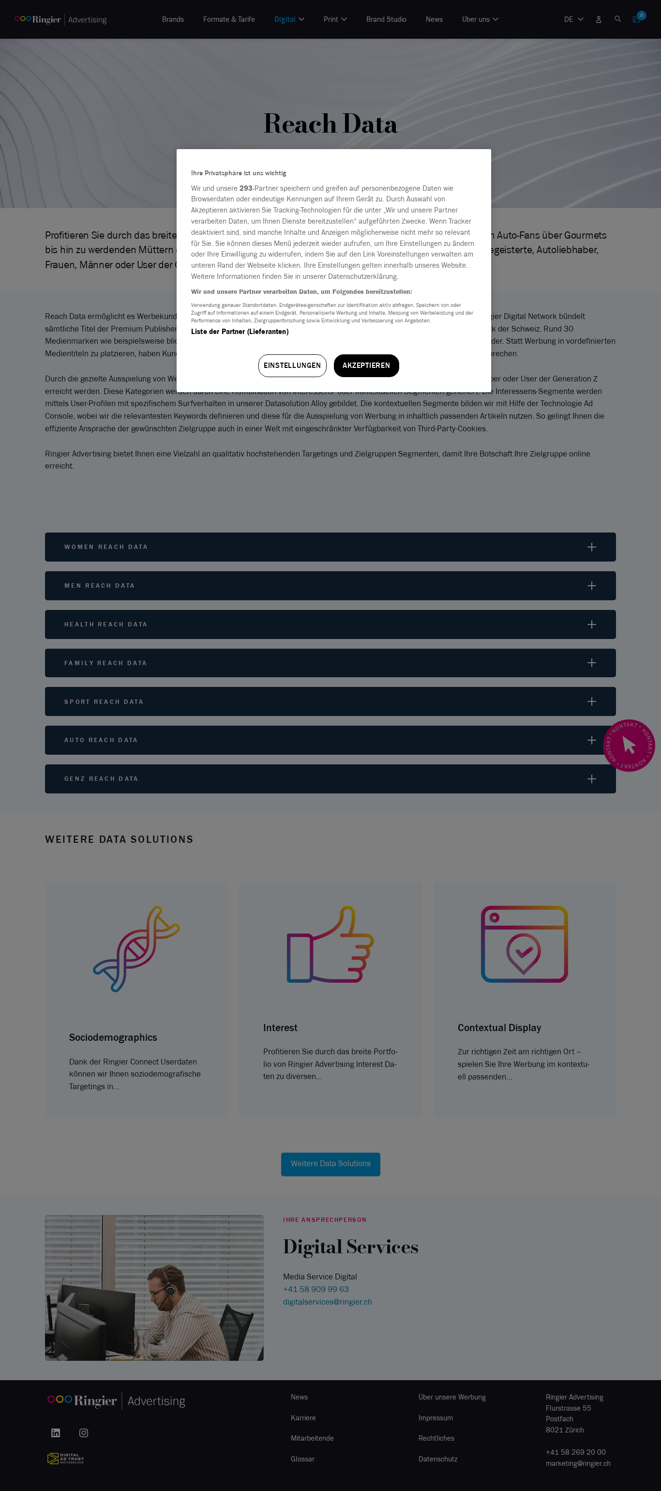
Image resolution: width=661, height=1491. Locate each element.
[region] (334, 270)
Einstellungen (292, 365)
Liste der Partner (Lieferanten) (239, 331)
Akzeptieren (366, 365)
